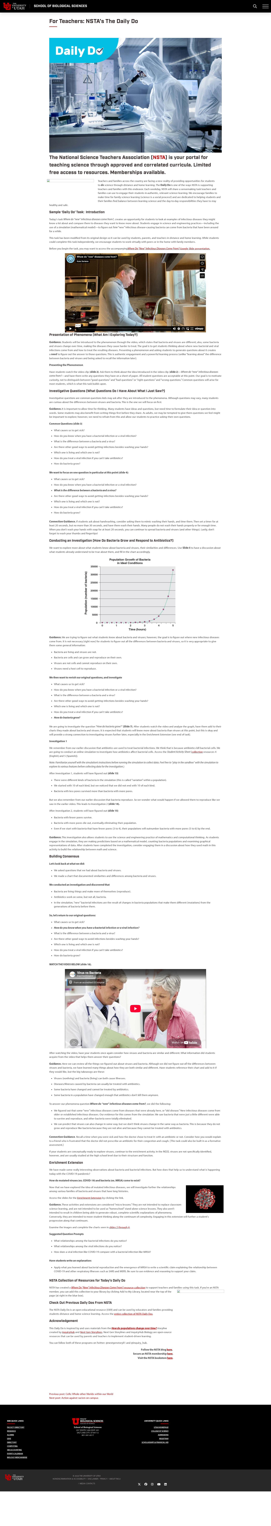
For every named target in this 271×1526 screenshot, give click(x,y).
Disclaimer (93, 1479)
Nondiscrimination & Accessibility (69, 1479)
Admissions (163, 1435)
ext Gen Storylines (92, 1332)
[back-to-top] (267, 1520)
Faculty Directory (15, 1427)
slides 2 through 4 (119, 1227)
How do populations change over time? (134, 1328)
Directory (12, 1442)
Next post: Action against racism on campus (73, 1397)
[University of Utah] (19, 1477)
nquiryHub (69, 1332)
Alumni (10, 1435)
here (169, 1349)
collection (197, 751)
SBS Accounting (14, 1450)
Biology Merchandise (17, 1457)
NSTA (159, 157)
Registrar (163, 1438)
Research (11, 1431)
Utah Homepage (161, 1427)
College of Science (159, 1431)
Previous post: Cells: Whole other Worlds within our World (81, 1393)
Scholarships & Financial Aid (155, 1442)
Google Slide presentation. (195, 248)
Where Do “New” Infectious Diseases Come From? (154, 248)
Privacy (103, 1479)
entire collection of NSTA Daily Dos (133, 1313)
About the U (114, 1479)
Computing (12, 1446)
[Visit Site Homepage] (88, 1424)
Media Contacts (87, 1483)
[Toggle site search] (255, 6)
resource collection (108, 1287)
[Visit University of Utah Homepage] (15, 6)
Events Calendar (15, 1453)
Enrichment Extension (89, 1197)
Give (9, 1438)
